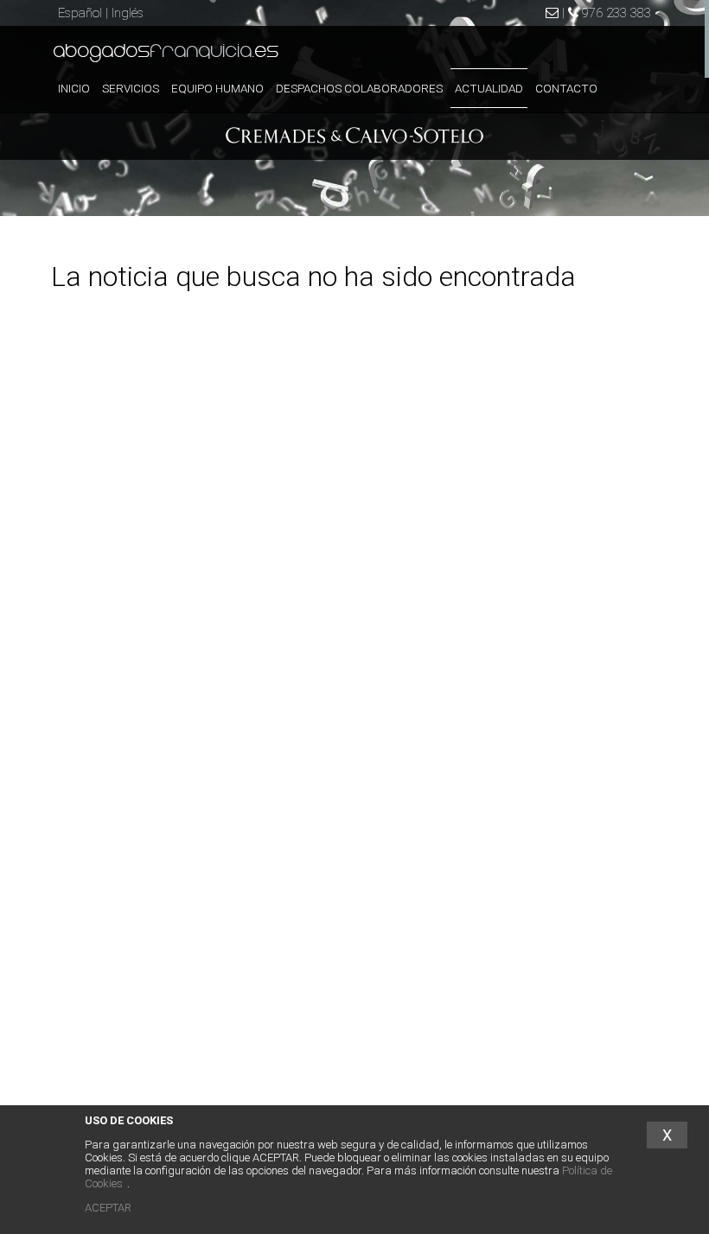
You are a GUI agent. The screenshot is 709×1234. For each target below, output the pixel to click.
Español (80, 13)
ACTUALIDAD (489, 88)
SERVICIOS (130, 88)
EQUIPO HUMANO (217, 88)
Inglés (128, 13)
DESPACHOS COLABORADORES (359, 88)
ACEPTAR (108, 1207)
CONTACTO (566, 88)
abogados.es (166, 52)
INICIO (74, 88)
